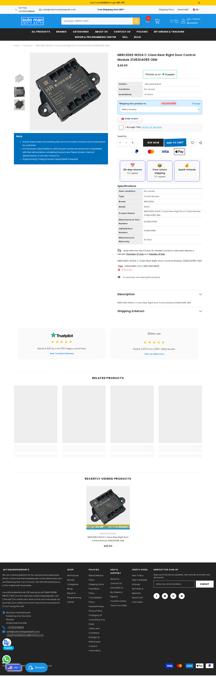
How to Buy (131, 118)
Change (196, 103)
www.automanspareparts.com (43, 595)
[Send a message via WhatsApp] (7, 659)
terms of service (151, 127)
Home (17, 45)
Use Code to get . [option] (108, 2)
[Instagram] (165, 596)
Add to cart (175, 142)
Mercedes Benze (153, 84)
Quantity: (122, 136)
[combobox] (97, 21)
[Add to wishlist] (193, 143)
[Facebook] (157, 596)
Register (197, 19)
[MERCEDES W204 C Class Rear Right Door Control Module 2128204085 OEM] (108, 507)
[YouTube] (182, 596)
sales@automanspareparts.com (59, 9)
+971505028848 (26, 11)
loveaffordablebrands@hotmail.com (25, 635)
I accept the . (144, 127)
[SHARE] (199, 143)
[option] (69, 92)
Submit (205, 584)
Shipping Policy (166, 9)
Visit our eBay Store (154, 354)
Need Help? (183, 9)
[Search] (100, 21)
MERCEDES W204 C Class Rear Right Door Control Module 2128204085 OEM (108, 539)
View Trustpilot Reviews (62, 353)
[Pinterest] (173, 596)
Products (27, 45)
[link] (35, 450)
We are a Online (10, 575)
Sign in (189, 19)
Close (199, 2)
